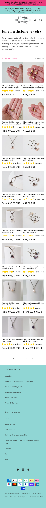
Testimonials (10, 429)
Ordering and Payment (13, 387)
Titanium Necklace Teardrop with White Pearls (12, 231)
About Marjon (10, 424)
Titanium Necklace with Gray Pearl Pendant (12, 340)
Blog (6, 459)
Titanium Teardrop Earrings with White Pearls (33, 231)
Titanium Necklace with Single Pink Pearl (10, 304)
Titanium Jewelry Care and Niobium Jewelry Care (22, 442)
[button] (4, 20)
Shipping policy (23, 497)
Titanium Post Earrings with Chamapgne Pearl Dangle (33, 123)
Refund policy (26, 493)
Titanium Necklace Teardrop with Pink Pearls (12, 159)
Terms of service (10, 497)
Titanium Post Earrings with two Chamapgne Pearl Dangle (33, 87)
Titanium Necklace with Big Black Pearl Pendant (33, 340)
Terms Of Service (11, 403)
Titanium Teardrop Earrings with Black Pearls (33, 268)
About (7, 419)
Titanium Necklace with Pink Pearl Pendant (33, 304)
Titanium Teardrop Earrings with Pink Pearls (33, 159)
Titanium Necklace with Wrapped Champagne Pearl (11, 123)
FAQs (6, 454)
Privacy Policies (11, 397)
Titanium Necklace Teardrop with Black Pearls (12, 268)
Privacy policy (37, 493)
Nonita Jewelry (14, 493)
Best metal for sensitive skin (16, 435)
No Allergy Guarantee (13, 392)
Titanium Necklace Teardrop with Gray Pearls (12, 195)
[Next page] (32, 358)
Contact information (36, 497)
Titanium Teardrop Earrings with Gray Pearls (33, 195)
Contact (8, 448)
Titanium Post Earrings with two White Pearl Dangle (12, 87)
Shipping (8, 376)
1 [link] (13, 359)
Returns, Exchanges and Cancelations (19, 381)
